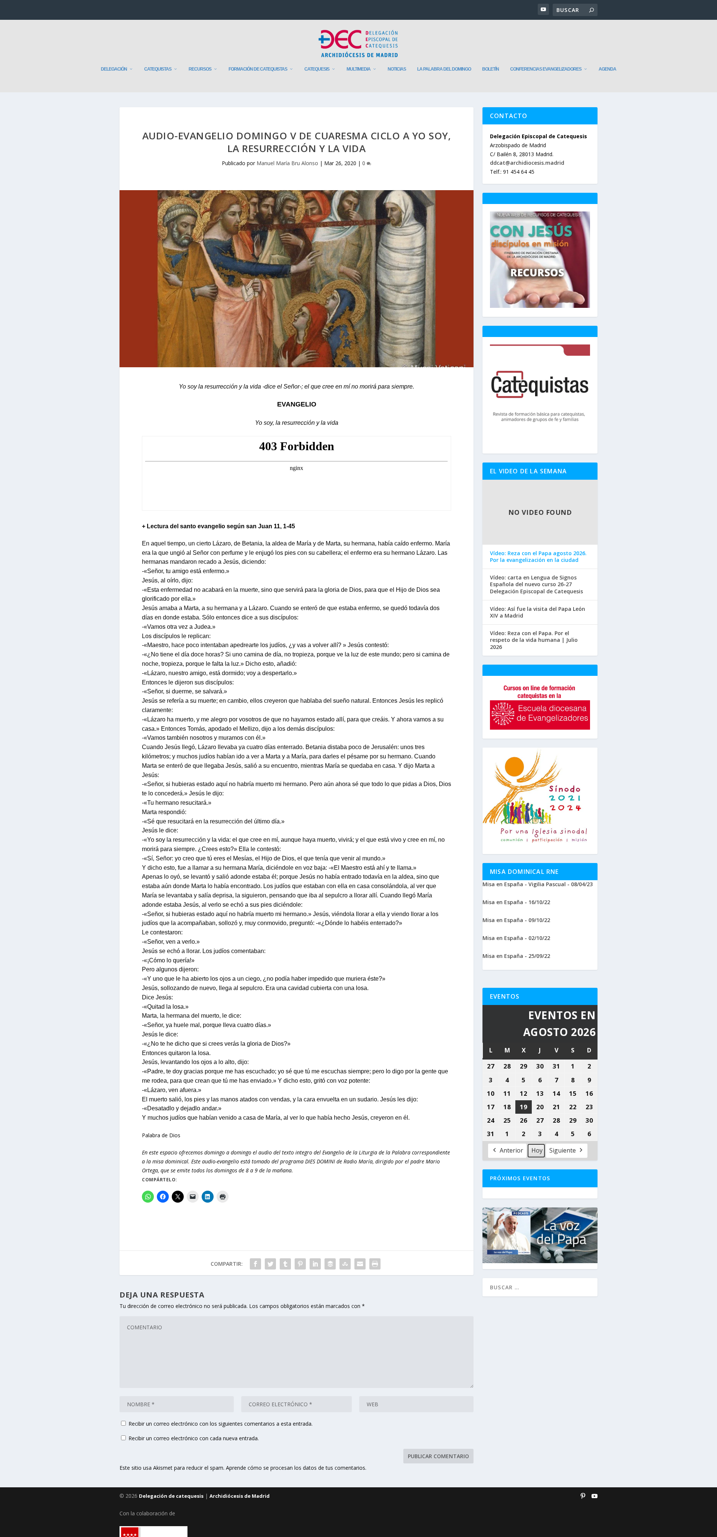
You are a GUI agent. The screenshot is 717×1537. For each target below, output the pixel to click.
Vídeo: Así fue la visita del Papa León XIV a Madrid (537, 612)
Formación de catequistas (258, 69)
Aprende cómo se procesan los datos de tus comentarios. (296, 1467)
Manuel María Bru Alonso (287, 163)
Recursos (200, 69)
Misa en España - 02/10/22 (516, 937)
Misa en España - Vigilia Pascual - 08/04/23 (537, 884)
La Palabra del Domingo (444, 69)
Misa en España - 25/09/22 (516, 955)
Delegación (114, 69)
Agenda (607, 69)
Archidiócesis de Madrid (239, 1496)
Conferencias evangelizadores (545, 69)
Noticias (397, 69)
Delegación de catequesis (171, 1496)
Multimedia (358, 69)
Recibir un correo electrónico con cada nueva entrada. (193, 1438)
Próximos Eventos (520, 1178)
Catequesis (316, 69)
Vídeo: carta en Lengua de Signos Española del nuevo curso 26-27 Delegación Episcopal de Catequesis (536, 584)
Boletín (490, 69)
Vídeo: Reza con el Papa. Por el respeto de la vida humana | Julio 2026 (534, 640)
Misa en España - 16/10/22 (516, 902)
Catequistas (157, 69)
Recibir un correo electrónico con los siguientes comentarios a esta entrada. (220, 1423)
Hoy (537, 1150)
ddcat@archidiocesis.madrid (527, 162)
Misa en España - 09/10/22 (516, 920)
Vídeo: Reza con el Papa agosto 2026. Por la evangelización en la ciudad (538, 556)
